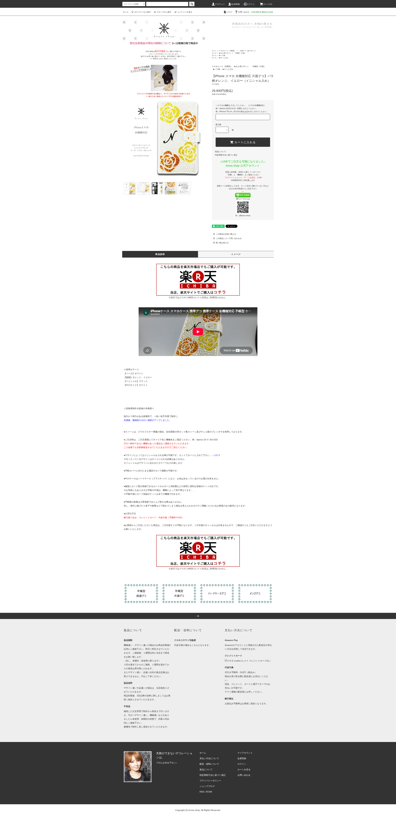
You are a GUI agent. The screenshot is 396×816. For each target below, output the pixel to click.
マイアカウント (245, 753)
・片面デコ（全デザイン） (247, 51)
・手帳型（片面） (240, 53)
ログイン (251, 4)
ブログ (229, 12)
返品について (220, 151)
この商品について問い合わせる (229, 238)
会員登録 (236, 4)
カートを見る (243, 769)
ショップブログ (207, 786)
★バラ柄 (222, 55)
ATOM (209, 792)
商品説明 (160, 254)
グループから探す (164, 12)
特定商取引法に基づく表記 (226, 155)
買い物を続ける (222, 243)
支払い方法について (209, 758)
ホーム (126, 12)
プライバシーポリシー (210, 780)
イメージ (236, 254)
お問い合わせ (243, 12)
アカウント (220, 4)
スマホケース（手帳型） (227, 51)
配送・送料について (209, 764)
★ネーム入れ (223, 58)
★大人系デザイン (225, 53)
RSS (202, 792)
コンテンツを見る (184, 12)
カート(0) (267, 4)
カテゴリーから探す (142, 12)
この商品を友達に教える (226, 234)
